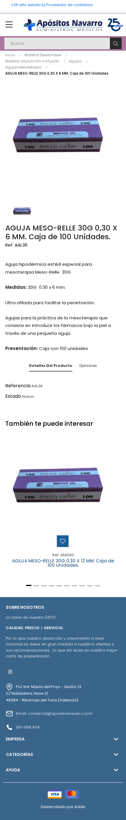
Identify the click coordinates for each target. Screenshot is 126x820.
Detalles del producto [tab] (50, 365)
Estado (13, 396)
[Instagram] (10, 671)
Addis (79, 807)
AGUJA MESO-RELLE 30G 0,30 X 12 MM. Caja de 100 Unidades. (63, 563)
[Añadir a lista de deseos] (63, 541)
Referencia (17, 385)
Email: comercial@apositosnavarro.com (54, 713)
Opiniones (88, 365)
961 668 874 (28, 727)
